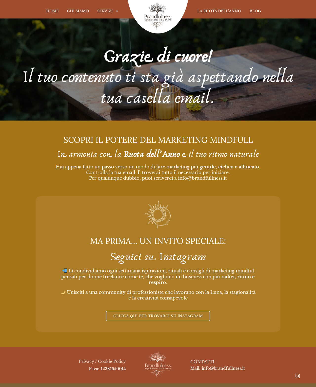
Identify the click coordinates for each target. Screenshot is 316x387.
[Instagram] (297, 375)
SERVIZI (105, 11)
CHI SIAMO (78, 11)
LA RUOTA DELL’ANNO (219, 11)
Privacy (86, 361)
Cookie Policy (112, 361)
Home (52, 11)
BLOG (255, 11)
